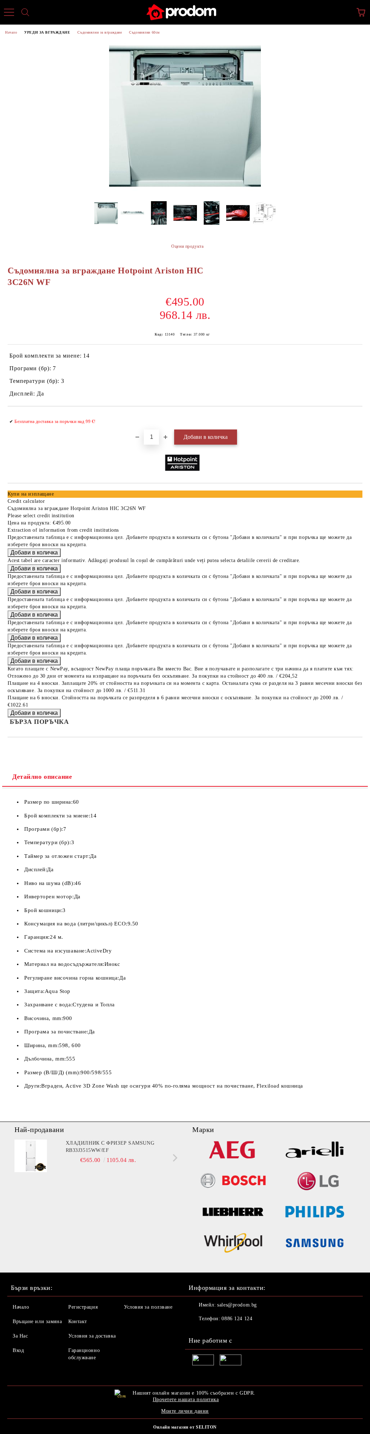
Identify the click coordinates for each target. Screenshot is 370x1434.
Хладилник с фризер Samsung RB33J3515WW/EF (110, 1146)
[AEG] (233, 1150)
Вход (18, 1350)
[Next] (173, 1158)
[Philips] (315, 1213)
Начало (11, 32)
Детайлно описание (42, 776)
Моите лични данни (185, 1411)
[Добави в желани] (352, 418)
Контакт (77, 1321)
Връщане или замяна (37, 1321)
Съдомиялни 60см (144, 32)
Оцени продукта (187, 246)
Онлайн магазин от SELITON (185, 1427)
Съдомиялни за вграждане (99, 32)
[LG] (315, 1182)
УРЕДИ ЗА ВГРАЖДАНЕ (47, 32)
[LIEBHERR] (233, 1213)
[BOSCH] (233, 1182)
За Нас (20, 1336)
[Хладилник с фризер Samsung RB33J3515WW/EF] (30, 1156)
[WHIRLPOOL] (233, 1244)
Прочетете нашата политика (186, 1399)
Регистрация (83, 1307)
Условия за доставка (92, 1336)
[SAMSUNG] (315, 1244)
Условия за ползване (148, 1307)
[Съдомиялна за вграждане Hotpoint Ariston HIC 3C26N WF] (185, 190)
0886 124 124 (236, 1318)
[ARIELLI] (315, 1150)
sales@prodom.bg (237, 1305)
